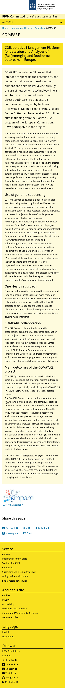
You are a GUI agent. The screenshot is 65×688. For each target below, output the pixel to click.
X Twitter (19, 659)
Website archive (10, 617)
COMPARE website (13, 504)
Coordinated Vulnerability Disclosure (20, 613)
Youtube (18, 673)
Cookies (6, 595)
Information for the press (14, 558)
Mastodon (19, 681)
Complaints (8, 567)
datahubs (40, 434)
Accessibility (8, 604)
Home (5, 28)
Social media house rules (14, 580)
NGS (7, 401)
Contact (6, 554)
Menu (9, 22)
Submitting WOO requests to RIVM (19, 571)
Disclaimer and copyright (14, 608)
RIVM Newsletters (11, 651)
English (6, 632)
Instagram (19, 677)
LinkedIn (19, 668)
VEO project (28, 455)
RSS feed (6, 655)
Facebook (19, 664)
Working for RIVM (11, 563)
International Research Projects (27, 28)
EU (34, 72)
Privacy (5, 599)
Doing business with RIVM (15, 576)
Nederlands (8, 636)
